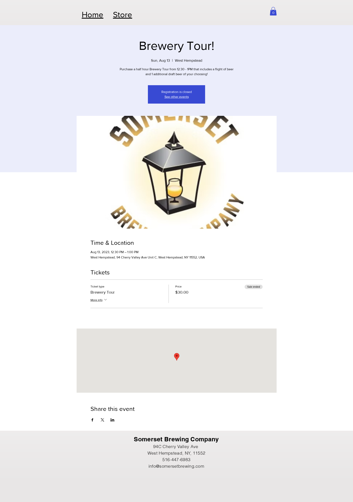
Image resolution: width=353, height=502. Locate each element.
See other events (176, 96)
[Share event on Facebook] (92, 420)
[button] (273, 11)
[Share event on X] (102, 420)
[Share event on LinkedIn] (112, 420)
